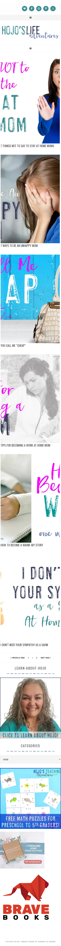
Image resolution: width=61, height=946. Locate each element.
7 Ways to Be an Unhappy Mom (19, 245)
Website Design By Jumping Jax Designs (38, 942)
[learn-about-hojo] (30, 737)
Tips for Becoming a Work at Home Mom (25, 445)
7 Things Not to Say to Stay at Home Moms (27, 146)
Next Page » (46, 657)
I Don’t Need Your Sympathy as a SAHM (24, 645)
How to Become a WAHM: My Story (22, 545)
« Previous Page (18, 657)
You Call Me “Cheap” (13, 345)
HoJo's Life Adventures (30, 32)
